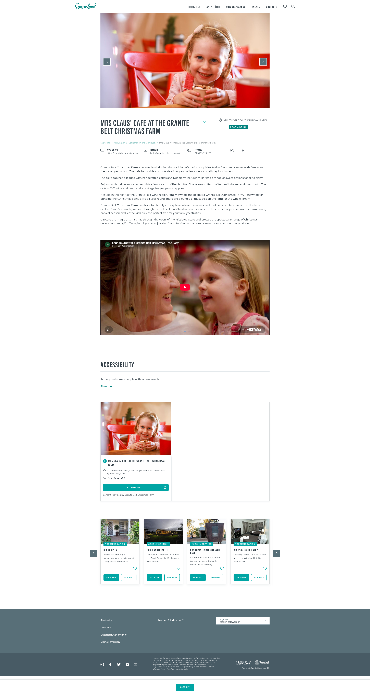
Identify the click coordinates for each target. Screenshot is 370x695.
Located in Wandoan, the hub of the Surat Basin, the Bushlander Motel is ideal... (163, 558)
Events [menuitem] (256, 6)
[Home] (85, 8)
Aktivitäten (119, 142)
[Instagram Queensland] (102, 664)
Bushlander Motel (157, 550)
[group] (119, 553)
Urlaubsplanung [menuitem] (236, 6)
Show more (107, 386)
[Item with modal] (185, 61)
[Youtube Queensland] (127, 664)
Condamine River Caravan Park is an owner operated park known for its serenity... (206, 561)
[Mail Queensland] (135, 664)
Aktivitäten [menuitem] (213, 6)
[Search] (293, 6)
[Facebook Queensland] (110, 664)
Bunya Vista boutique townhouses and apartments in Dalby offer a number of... (119, 558)
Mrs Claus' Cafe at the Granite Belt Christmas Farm (144, 126)
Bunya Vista (110, 550)
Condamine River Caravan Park (205, 551)
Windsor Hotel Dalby (246, 550)
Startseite (105, 142)
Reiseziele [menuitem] (194, 6)
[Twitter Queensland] (119, 664)
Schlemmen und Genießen (142, 142)
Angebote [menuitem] (271, 6)
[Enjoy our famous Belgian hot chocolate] (185, 60)
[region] (185, 195)
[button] (107, 62)
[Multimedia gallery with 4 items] (185, 63)
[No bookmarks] (285, 6)
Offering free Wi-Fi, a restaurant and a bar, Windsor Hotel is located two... (250, 558)
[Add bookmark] (204, 121)
